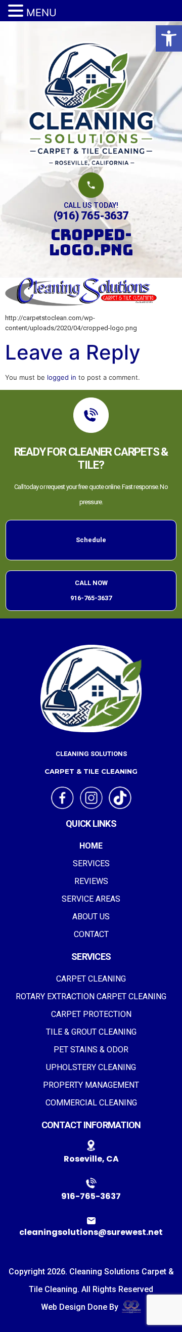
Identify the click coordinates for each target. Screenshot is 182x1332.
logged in (61, 377)
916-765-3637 (91, 1196)
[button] (169, 38)
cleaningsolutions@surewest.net (91, 1232)
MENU (41, 13)
